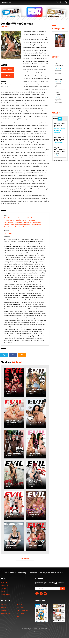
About (3, 591)
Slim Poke (18, 222)
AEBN (8, 75)
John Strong (18, 218)
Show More (25, 558)
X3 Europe (58, 79)
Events (55, 56)
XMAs (19, 617)
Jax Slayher (27, 222)
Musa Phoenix (8, 227)
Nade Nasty (15, 224)
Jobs (60, 118)
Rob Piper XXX (8, 222)
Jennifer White (21, 220)
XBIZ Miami (20, 607)
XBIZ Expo (20, 614)
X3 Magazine (58, 28)
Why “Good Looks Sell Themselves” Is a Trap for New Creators (59, 150)
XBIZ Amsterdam (59, 64)
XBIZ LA (19, 604)
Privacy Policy (5, 595)
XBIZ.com (4, 604)
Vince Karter (37, 222)
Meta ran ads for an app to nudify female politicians (59, 139)
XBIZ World (4, 610)
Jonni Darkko (28, 218)
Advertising (4, 585)
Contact (3, 588)
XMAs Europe (57, 93)
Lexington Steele (9, 220)
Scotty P (6, 224)
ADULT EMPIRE (8, 70)
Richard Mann (8, 218)
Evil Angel (5, 26)
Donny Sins (31, 220)
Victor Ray (18, 227)
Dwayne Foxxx (36, 224)
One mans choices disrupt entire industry (59, 125)
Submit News (5, 582)
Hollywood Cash (28, 227)
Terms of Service (50, 633)
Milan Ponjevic (25, 224)
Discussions (55, 118)
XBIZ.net (56, 112)
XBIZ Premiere (5, 614)
